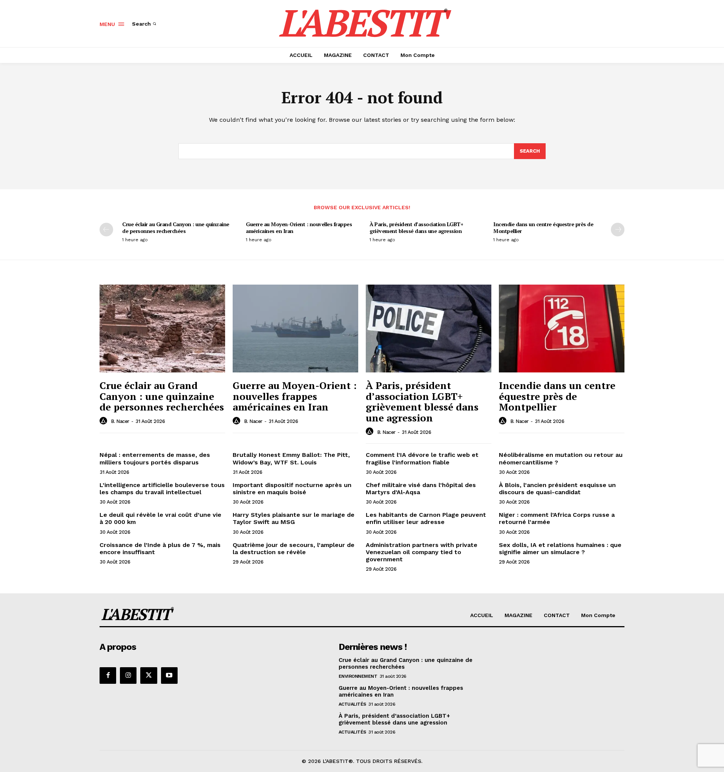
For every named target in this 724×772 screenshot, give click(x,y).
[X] (148, 675)
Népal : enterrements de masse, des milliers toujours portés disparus (155, 458)
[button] (145, 24)
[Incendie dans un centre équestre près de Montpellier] (561, 328)
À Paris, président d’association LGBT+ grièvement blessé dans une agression (416, 227)
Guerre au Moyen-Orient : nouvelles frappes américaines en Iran (299, 227)
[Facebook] (108, 675)
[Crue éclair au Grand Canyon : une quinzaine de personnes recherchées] (162, 328)
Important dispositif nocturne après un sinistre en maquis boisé (292, 488)
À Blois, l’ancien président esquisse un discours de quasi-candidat (557, 488)
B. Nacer (120, 421)
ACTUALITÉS (352, 704)
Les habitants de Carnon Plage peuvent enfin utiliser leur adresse (426, 518)
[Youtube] (169, 675)
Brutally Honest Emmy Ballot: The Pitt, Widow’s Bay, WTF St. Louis (291, 458)
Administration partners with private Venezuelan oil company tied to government (421, 552)
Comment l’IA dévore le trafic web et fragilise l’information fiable (422, 458)
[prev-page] (106, 229)
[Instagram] (128, 675)
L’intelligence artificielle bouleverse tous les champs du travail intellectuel (162, 488)
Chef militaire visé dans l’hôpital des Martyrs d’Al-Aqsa (421, 488)
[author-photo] (104, 421)
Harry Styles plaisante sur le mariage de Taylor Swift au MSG (293, 518)
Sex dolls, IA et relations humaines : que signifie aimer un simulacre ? (560, 548)
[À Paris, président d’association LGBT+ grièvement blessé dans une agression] (428, 328)
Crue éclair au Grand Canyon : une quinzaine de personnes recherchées (175, 227)
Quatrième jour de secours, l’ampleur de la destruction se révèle (293, 548)
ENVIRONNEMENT (358, 676)
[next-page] (617, 229)
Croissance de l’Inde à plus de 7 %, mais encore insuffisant (160, 548)
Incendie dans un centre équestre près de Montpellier (543, 227)
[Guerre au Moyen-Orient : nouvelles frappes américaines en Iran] (295, 328)
